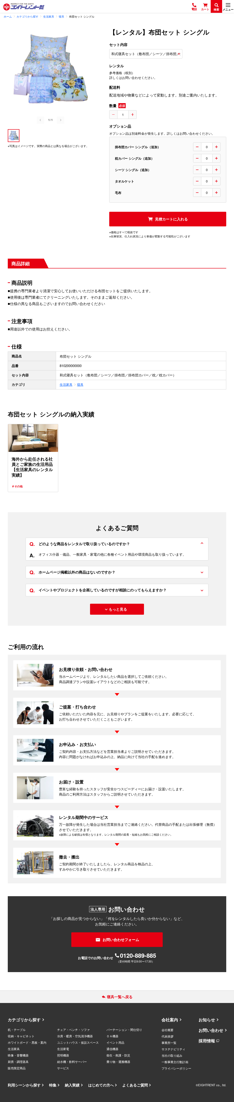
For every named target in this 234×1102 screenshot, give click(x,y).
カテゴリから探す (24, 1020)
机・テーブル (17, 1029)
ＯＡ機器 (112, 1036)
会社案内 (170, 1020)
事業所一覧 (169, 1042)
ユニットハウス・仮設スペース (78, 1042)
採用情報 (207, 1041)
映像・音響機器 (18, 1055)
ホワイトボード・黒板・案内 (27, 1042)
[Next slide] (60, 120)
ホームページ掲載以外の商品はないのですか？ (72, 572)
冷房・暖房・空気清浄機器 (75, 1036)
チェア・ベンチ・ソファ (73, 1029)
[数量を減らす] (113, 114)
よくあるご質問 (135, 1085)
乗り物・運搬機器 (118, 1061)
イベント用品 (115, 1042)
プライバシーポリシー (176, 1068)
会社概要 (167, 1030)
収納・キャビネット (21, 1036)
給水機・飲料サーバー (72, 1061)
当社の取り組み (172, 1055)
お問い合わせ (211, 1030)
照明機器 (63, 1055)
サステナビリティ (173, 1049)
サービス (63, 1068)
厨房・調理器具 (18, 1061)
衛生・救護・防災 (118, 1055)
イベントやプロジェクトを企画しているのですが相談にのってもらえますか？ (98, 590)
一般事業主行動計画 (175, 1062)
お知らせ (207, 1020)
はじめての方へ (101, 1085)
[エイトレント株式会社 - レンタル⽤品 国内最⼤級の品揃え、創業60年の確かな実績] (23, 7)
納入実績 (72, 1085)
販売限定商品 (17, 1068)
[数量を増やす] (132, 114)
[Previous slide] (40, 120)
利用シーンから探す (24, 1085)
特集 (52, 1085)
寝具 (80, 384)
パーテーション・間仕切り (124, 1029)
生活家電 (63, 1049)
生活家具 (66, 384)
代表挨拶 (167, 1036)
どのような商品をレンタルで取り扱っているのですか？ (79, 543)
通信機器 (112, 1049)
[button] (13, 135)
